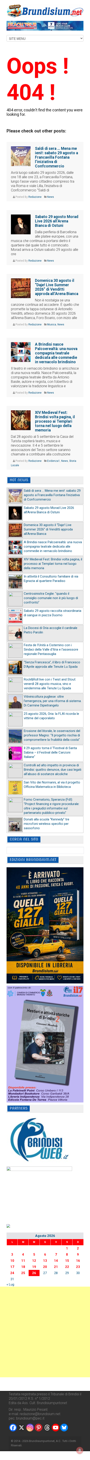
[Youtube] (55, 1427)
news (50, 196)
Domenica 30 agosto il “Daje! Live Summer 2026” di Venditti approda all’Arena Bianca (56, 287)
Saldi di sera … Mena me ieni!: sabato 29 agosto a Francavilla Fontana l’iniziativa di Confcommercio (56, 157)
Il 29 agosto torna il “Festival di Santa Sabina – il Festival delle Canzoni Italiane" (50, 752)
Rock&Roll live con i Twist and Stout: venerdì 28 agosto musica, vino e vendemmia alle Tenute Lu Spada (50, 683)
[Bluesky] (64, 1427)
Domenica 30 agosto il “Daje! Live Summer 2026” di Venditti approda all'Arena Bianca (48, 529)
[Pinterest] (38, 1427)
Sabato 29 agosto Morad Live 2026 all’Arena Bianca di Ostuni (56, 221)
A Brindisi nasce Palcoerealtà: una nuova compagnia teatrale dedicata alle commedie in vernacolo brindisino (56, 353)
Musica (51, 324)
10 (12, 1261)
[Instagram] (30, 1427)
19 (34, 1267)
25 (23, 1273)
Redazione (35, 196)
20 (45, 1267)
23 (78, 1267)
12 (34, 1261)
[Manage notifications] (79, 1450)
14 (56, 1261)
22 (67, 1267)
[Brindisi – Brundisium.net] (45, 11)
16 (78, 1261)
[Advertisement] (45, 1332)
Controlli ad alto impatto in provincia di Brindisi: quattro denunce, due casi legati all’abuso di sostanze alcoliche (52, 769)
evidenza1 (53, 460)
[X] (21, 1427)
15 (67, 1261)
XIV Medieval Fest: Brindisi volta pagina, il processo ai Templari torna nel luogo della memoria (55, 421)
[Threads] (47, 1427)
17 (12, 1267)
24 (12, 1273)
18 (23, 1267)
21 (56, 1267)
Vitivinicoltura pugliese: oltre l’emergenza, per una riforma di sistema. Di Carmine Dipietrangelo (52, 701)
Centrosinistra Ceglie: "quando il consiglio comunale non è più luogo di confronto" (51, 598)
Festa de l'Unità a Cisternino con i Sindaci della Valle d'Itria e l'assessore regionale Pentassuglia (51, 649)
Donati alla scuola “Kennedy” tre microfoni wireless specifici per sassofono (46, 823)
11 (23, 1261)
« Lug (10, 1284)
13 (45, 1261)
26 (34, 1273)
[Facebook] (13, 1427)
